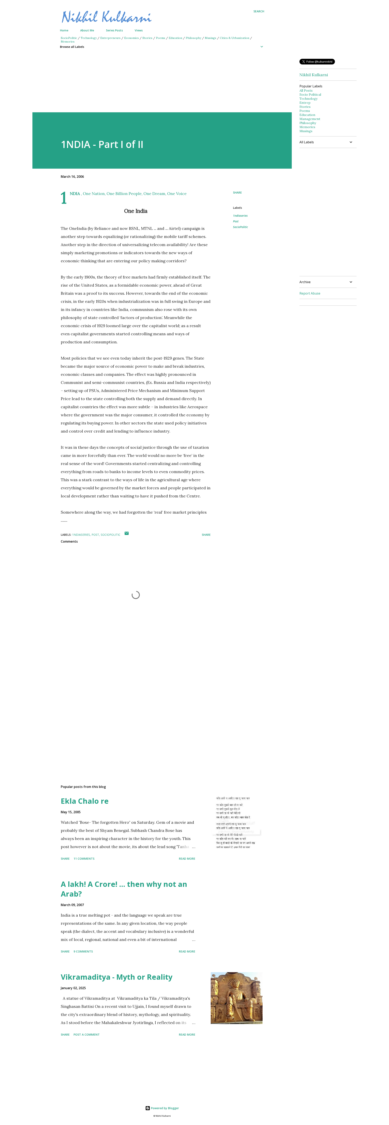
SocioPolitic (69, 38)
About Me (87, 30)
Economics (131, 38)
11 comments (84, 858)
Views (139, 30)
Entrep (304, 103)
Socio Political (310, 94)
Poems (160, 38)
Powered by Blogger (164, 1108)
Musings (210, 38)
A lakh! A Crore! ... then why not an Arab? (124, 889)
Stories (147, 38)
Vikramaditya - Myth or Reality (116, 977)
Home (64, 30)
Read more (187, 858)
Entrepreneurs (110, 38)
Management (309, 119)
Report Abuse (309, 293)
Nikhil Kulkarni (313, 74)
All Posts (306, 90)
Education (175, 38)
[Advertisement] (154, 84)
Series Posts (114, 30)
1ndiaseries (240, 216)
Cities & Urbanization (234, 38)
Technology (89, 38)
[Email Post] (126, 535)
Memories (68, 41)
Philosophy (193, 38)
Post (235, 221)
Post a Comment (87, 1034)
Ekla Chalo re (85, 801)
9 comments (83, 951)
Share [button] (237, 192)
